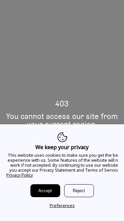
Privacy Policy (19, 175)
